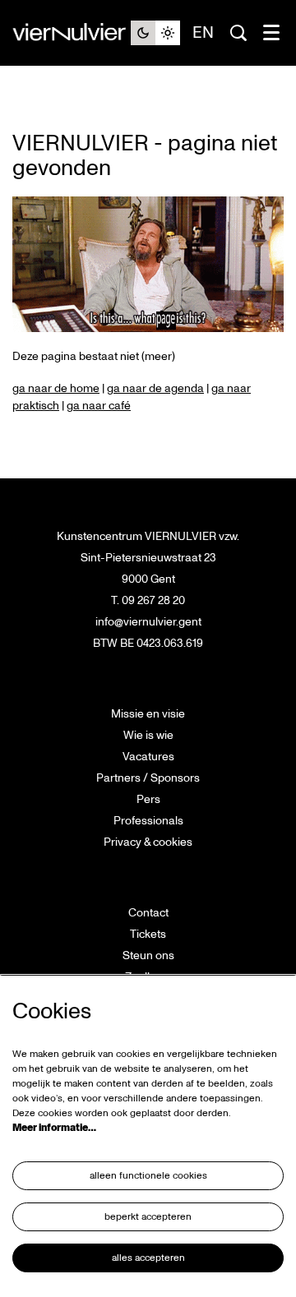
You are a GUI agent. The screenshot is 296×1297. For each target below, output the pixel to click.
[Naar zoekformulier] (238, 33)
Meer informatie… (54, 1128)
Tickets (148, 934)
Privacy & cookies (148, 842)
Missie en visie (148, 714)
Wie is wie (148, 735)
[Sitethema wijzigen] (155, 33)
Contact (148, 913)
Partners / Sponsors (148, 778)
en (203, 33)
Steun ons (148, 955)
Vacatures (148, 756)
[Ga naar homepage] (71, 33)
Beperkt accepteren (148, 1217)
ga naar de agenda (155, 388)
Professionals (148, 821)
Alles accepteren (148, 1258)
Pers (148, 799)
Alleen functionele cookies (148, 1176)
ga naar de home (55, 388)
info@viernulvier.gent (148, 622)
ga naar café (99, 405)
